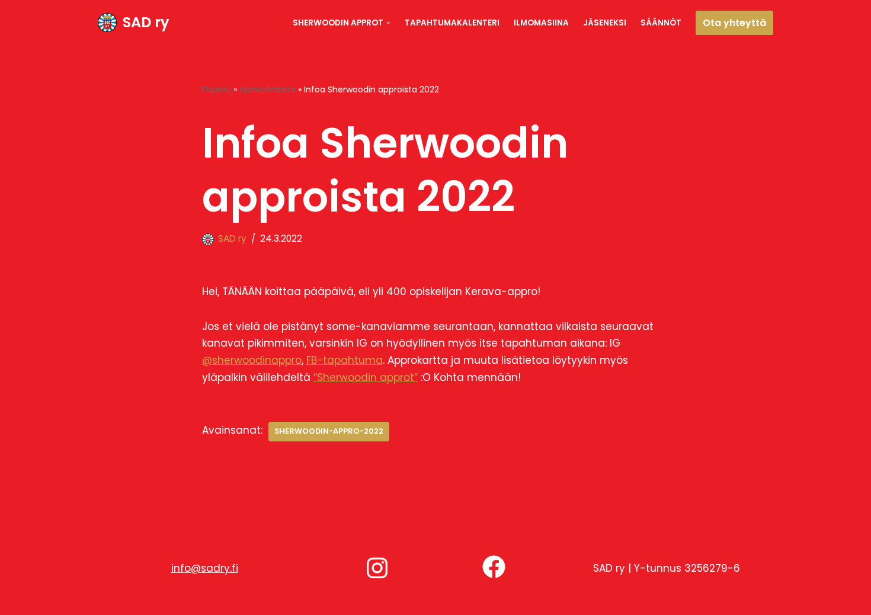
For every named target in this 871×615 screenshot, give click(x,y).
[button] (388, 23)
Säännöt (661, 22)
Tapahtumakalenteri (452, 22)
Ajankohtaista (267, 89)
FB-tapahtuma (344, 360)
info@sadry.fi (204, 568)
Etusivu (216, 89)
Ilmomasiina (541, 22)
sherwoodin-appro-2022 (328, 431)
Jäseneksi (604, 22)
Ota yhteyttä (734, 23)
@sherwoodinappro (252, 360)
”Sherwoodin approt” (365, 377)
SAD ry (232, 238)
